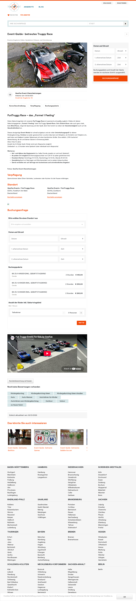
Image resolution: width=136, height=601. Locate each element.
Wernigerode (73, 579)
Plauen (100, 515)
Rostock (41, 569)
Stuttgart (11, 472)
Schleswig (11, 579)
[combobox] (48, 24)
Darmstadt (102, 542)
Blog (41, 7)
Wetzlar (101, 555)
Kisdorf (10, 587)
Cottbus (71, 507)
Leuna (70, 587)
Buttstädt (11, 547)
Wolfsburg (72, 480)
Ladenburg (11, 527)
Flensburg (11, 574)
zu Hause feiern (17, 405)
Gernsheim (102, 560)
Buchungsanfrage (110, 78)
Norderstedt (12, 577)
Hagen (40, 545)
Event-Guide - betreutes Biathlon (17, 449)
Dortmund (102, 477)
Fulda (100, 552)
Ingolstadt (42, 550)
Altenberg (102, 520)
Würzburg (41, 547)
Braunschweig (73, 475)
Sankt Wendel (43, 507)
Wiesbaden (102, 537)
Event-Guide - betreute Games (43, 449)
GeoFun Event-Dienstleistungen (28, 93)
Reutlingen (11, 493)
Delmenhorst (73, 490)
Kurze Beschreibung (17, 106)
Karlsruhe (11, 477)
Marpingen (42, 512)
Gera (9, 539)
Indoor (62, 401)
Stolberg (71, 590)
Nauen (70, 512)
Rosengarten (43, 475)
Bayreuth (41, 555)
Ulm (8, 487)
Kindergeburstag (17, 393)
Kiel (8, 569)
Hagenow (41, 587)
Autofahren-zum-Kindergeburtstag (24, 401)
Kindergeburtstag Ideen (40, 393)
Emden (70, 574)
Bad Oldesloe (12, 582)
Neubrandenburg (44, 577)
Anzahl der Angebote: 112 (24, 98)
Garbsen (71, 495)
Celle (70, 493)
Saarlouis (41, 515)
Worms (10, 512)
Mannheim (11, 475)
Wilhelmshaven (74, 487)
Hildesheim (72, 485)
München (41, 537)
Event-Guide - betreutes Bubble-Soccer (69, 449)
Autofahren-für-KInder (48, 397)
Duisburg (101, 482)
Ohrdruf (10, 550)
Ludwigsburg (12, 495)
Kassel (100, 539)
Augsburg (41, 542)
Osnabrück (72, 477)
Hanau (100, 547)
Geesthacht (12, 585)
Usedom (41, 585)
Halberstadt (72, 582)
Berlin (100, 569)
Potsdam (71, 504)
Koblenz (10, 504)
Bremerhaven (73, 539)
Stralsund (41, 579)
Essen (100, 480)
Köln (100, 472)
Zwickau (101, 512)
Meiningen (11, 560)
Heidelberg (11, 482)
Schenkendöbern (74, 520)
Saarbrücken (42, 504)
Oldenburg (42, 572)
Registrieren (121, 3)
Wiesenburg (72, 522)
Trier (9, 507)
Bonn (100, 495)
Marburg (101, 550)
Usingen (101, 557)
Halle (70, 569)
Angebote (29, 7)
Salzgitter (72, 482)
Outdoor (49, 401)
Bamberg (41, 557)
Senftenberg (73, 517)
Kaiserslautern (13, 510)
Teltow (71, 525)
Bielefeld (101, 490)
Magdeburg (72, 572)
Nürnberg (41, 539)
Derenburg (72, 592)
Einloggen (107, 3)
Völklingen (42, 517)
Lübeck (10, 572)
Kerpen (10, 517)
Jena (9, 542)
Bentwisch (72, 510)
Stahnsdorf (72, 527)
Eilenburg (102, 522)
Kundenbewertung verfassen (20, 381)
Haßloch (10, 520)
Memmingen (103, 525)
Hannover (72, 472)
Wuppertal (102, 487)
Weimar (10, 545)
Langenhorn (42, 477)
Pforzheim (11, 490)
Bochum (101, 485)
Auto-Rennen (27, 397)
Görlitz (101, 517)
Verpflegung (35, 106)
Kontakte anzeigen (14, 197)
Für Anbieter (25, 15)
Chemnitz (102, 510)
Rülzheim (10, 522)
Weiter (81, 323)
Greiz (9, 552)
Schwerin (41, 574)
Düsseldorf (102, 475)
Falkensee (72, 515)
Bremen (71, 537)
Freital (100, 527)
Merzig (40, 510)
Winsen (10, 592)
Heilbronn (11, 485)
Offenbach (102, 545)
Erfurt (9, 537)
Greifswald (42, 582)
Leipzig (101, 504)
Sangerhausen (73, 577)
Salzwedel (72, 585)
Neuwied (10, 515)
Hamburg (41, 472)
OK (124, 597)
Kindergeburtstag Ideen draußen (70, 393)
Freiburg (10, 480)
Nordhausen (12, 557)
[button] (41, 85)
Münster (101, 493)
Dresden (101, 507)
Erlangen (41, 552)
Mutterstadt (12, 525)
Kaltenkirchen (12, 590)
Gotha (9, 555)
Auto (13, 397)
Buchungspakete (52, 106)
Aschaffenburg (43, 560)
